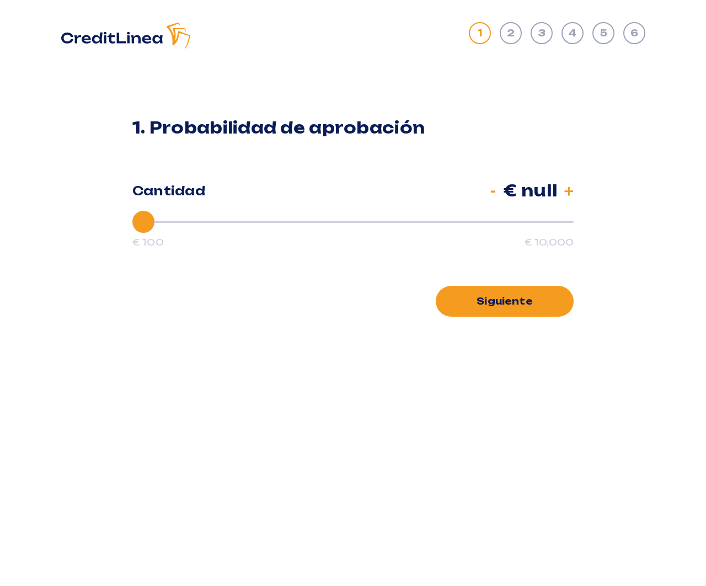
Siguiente (504, 301)
